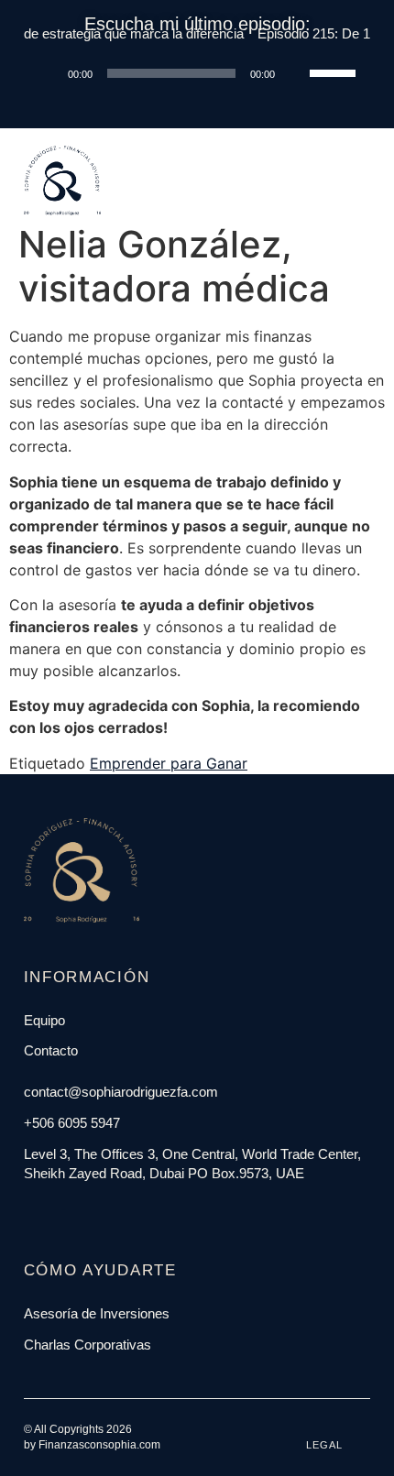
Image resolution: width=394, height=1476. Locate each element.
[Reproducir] (47, 73)
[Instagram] (50, 1210)
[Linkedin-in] (71, 1210)
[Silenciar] (295, 73)
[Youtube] (92, 1210)
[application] (197, 73)
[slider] (335, 71)
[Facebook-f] (29, 1210)
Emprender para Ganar (168, 763)
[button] (348, 148)
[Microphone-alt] (113, 1210)
